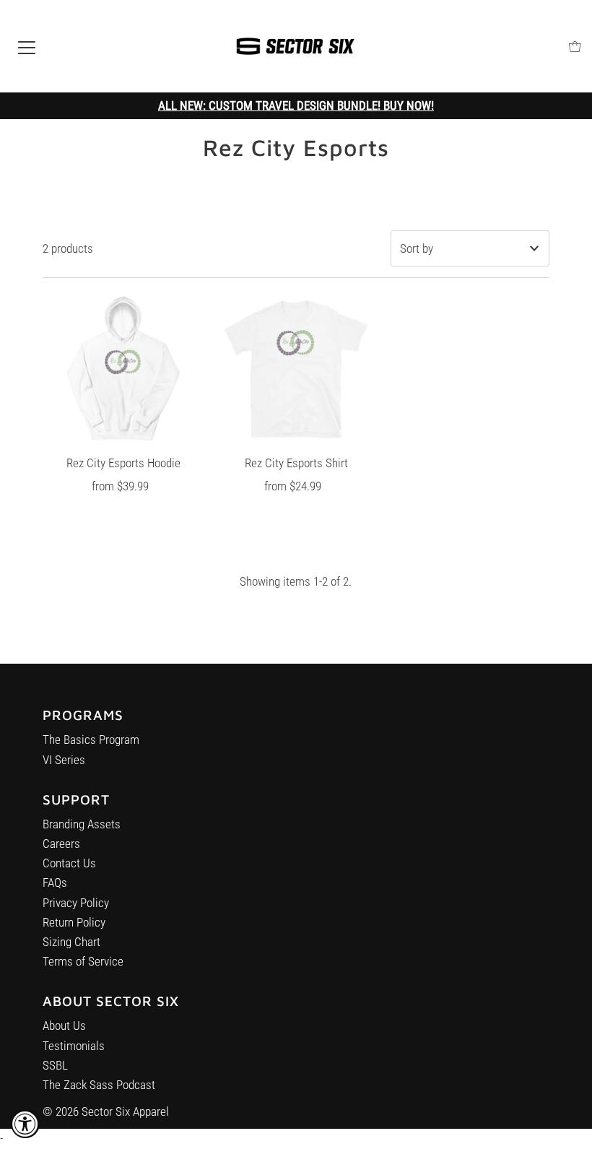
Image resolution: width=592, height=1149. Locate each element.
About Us (64, 1025)
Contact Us (69, 863)
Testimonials (74, 1046)
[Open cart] (575, 46)
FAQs (55, 882)
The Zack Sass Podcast (99, 1085)
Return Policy (74, 922)
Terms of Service (83, 961)
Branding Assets (82, 824)
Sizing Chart (71, 942)
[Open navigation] (26, 46)
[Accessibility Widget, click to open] (25, 1123)
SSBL (55, 1065)
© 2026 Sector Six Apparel (106, 1111)
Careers (61, 843)
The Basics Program (91, 739)
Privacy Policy (76, 903)
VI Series (64, 760)
